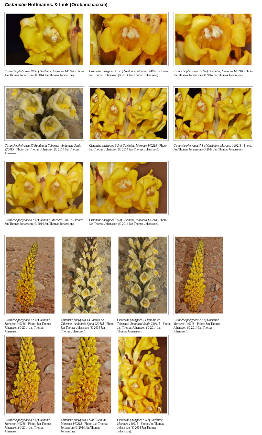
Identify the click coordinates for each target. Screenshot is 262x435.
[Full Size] (44, 65)
